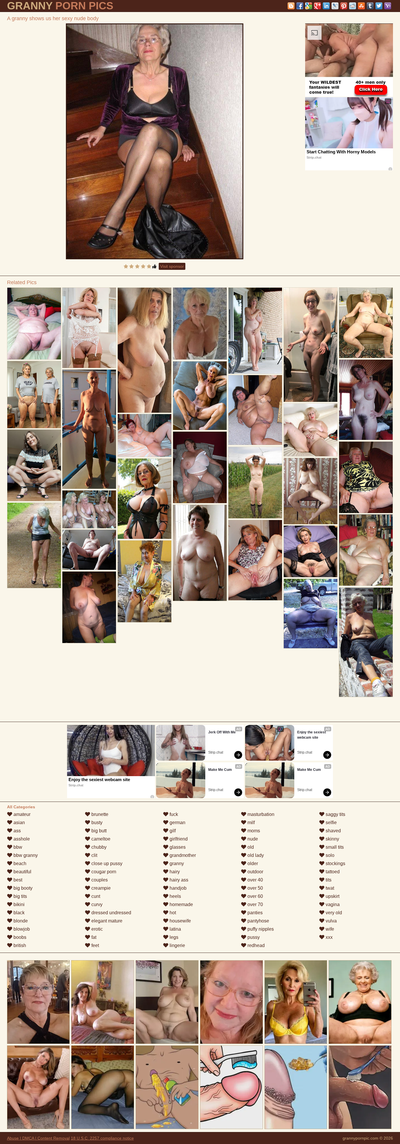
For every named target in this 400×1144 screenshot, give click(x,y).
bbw (17, 847)
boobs (19, 937)
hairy (174, 871)
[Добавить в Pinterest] (343, 5)
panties (254, 912)
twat (329, 888)
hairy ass (178, 879)
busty (96, 822)
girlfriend (178, 838)
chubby (98, 847)
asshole (21, 838)
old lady (255, 855)
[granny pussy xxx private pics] (200, 467)
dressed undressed (110, 912)
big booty (22, 888)
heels (174, 896)
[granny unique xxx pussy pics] (34, 545)
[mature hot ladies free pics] (366, 477)
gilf (172, 830)
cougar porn (103, 871)
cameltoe (100, 838)
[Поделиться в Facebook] (299, 5)
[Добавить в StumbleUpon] (361, 5)
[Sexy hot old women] (200, 553)
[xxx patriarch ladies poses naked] (310, 344)
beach (19, 863)
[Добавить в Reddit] (352, 5)
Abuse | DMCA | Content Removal (38, 1138)
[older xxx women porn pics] (34, 465)
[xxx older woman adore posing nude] (310, 551)
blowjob (21, 929)
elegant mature (106, 920)
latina (174, 929)
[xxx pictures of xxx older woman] (89, 549)
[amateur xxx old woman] (255, 483)
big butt (98, 830)
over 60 (254, 896)
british (19, 945)
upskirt (331, 896)
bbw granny (25, 855)
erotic (96, 929)
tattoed (332, 871)
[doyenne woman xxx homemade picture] (200, 395)
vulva (330, 920)
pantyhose (257, 920)
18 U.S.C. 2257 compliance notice (102, 1138)
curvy (96, 904)
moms (253, 830)
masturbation (260, 814)
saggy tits (334, 814)
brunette (99, 814)
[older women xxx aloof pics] (310, 430)
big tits (19, 896)
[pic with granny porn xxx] (366, 322)
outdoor (254, 871)
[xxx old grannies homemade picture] (366, 642)
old (250, 847)
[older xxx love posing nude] (34, 323)
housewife (179, 920)
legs (173, 937)
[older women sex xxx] (89, 607)
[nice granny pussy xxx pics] (310, 491)
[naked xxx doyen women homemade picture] (34, 394)
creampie (100, 888)
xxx (328, 937)
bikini (18, 904)
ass (16, 830)
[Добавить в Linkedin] (326, 5)
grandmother (182, 855)
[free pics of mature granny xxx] (89, 327)
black (18, 912)
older (252, 863)
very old (333, 912)
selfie (330, 822)
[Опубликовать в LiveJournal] (335, 5)
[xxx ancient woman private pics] (255, 560)
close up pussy (106, 863)
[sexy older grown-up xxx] (89, 509)
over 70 (254, 904)
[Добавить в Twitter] (378, 5)
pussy (253, 937)
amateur (21, 814)
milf (250, 822)
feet (94, 945)
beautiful (21, 871)
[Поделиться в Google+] (317, 5)
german (176, 822)
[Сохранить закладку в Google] (308, 5)
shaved (332, 830)
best (17, 879)
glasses (177, 847)
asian (18, 822)
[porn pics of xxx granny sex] (366, 550)
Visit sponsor (172, 266)
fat (93, 937)
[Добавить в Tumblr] (370, 5)
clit (93, 855)
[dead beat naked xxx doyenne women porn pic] (144, 435)
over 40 (254, 879)
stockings (334, 863)
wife (329, 929)
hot (172, 912)
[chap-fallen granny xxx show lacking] (255, 330)
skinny (331, 838)
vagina (332, 904)
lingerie (176, 945)
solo (329, 855)
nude (252, 838)
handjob (177, 888)
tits (327, 879)
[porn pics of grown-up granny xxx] (89, 429)
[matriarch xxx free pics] (366, 399)
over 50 (254, 888)
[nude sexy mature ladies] (255, 410)
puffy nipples (260, 929)
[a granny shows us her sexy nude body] (154, 141)
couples (99, 879)
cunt (95, 896)
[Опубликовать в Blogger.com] (291, 5)
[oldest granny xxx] (144, 498)
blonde (20, 920)
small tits (334, 847)
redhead (255, 945)
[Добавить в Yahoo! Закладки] (387, 5)
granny (176, 863)
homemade (180, 904)
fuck (173, 814)
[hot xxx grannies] (144, 581)
